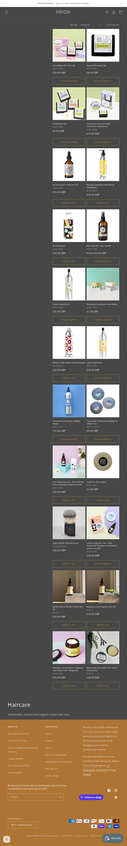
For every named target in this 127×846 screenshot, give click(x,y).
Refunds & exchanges (55, 754)
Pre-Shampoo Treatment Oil (65, 185)
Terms (48, 747)
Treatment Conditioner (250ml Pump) (66, 422)
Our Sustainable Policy (19, 765)
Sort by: (74, 24)
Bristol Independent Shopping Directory (23, 749)
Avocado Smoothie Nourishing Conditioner (100, 186)
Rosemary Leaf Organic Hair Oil (101, 607)
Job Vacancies (15, 772)
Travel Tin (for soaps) (96, 482)
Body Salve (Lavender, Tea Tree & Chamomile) (102, 669)
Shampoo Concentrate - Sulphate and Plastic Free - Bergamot (68, 669)
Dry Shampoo (59, 246)
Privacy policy (81, 836)
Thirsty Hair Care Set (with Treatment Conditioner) (98, 125)
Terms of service (96, 836)
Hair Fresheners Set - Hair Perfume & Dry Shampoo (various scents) (68, 483)
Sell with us (51, 768)
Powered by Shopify (51, 836)
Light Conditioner (94, 362)
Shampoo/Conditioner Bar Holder (102, 304)
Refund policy (67, 836)
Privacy (48, 740)
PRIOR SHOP (37, 836)
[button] (6, 12)
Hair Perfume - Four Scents (99, 246)
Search (48, 733)
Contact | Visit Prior (17, 740)
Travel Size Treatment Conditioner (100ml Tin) (102, 422)
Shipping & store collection (58, 761)
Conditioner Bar (60, 124)
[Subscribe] (60, 797)
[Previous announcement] (6, 3)
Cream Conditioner (61, 304)
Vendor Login (52, 775)
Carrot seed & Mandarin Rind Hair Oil (68, 608)
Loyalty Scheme (15, 758)
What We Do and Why (18, 733)
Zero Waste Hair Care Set (64, 65)
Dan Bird (101, 770)
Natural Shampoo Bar (97, 65)
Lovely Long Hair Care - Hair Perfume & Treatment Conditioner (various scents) (102, 546)
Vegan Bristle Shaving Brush (66, 543)
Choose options (69, 80)
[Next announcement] (120, 3)
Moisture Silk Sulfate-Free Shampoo (69, 362)
